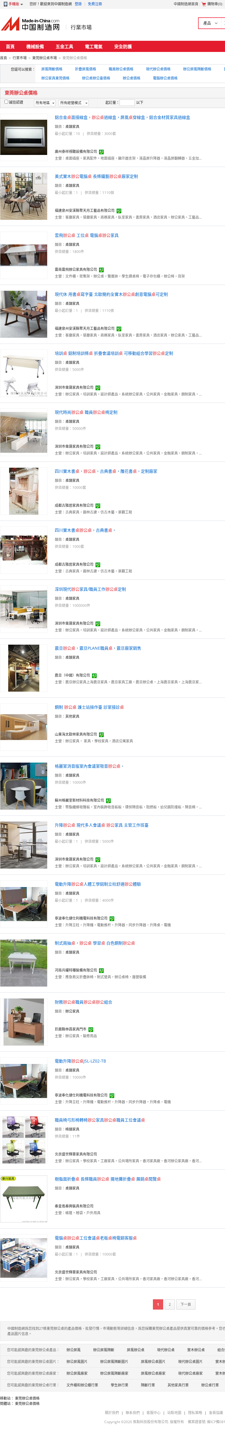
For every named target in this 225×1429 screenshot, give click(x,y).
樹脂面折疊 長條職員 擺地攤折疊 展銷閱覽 (108, 1179)
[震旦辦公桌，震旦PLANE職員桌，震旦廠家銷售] (23, 667)
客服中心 (153, 1412)
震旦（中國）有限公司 (72, 675)
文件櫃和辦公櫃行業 (82, 1385)
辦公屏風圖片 (77, 1361)
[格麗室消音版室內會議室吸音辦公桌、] (23, 785)
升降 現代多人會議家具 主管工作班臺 (102, 825)
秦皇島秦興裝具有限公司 (74, 1206)
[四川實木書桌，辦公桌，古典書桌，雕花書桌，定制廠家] (23, 490)
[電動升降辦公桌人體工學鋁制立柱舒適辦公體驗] (23, 903)
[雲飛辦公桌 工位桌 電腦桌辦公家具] (23, 254)
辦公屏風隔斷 (103, 1349)
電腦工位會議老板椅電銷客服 (96, 1238)
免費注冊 (95, 3)
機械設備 (35, 46)
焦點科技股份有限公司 (150, 1421)
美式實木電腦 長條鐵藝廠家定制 (96, 176)
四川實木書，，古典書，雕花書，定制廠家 (106, 471)
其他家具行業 (178, 1385)
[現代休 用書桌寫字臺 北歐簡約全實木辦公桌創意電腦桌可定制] (23, 313)
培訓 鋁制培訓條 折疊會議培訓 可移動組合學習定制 (114, 353)
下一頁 (185, 1304)
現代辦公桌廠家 (190, 1373)
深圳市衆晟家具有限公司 (74, 387)
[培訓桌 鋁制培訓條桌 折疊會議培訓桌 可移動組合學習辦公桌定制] (23, 372)
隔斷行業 (148, 1385)
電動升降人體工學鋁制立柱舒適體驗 (98, 884)
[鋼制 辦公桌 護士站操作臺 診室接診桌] (23, 726)
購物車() (214, 3)
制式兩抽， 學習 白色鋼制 (95, 943)
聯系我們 (133, 1412)
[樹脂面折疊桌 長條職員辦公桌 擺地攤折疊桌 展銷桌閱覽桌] (23, 1198)
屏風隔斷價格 (51, 69)
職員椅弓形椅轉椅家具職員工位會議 (100, 1120)
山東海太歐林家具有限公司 (76, 734)
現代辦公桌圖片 (190, 1361)
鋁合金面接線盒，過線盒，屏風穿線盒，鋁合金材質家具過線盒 (122, 117)
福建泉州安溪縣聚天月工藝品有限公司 (85, 210)
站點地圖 (174, 1412)
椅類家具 (72, 1129)
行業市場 (81, 27)
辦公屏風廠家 (77, 1373)
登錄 (78, 3)
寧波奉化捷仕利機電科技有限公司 (81, 918)
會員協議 (216, 1412)
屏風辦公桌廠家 (153, 1373)
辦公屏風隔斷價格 (197, 69)
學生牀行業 (119, 1385)
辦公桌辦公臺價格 (96, 78)
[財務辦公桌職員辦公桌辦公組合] (24, 1021)
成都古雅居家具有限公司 (74, 505)
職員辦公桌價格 (121, 69)
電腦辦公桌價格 (165, 78)
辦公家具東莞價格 (55, 78)
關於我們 (112, 1412)
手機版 (13, 3)
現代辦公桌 (166, 1349)
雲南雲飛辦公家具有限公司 (76, 269)
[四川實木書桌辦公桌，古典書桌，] (23, 549)
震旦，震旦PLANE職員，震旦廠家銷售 (98, 648)
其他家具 (72, 716)
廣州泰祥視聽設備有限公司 (76, 151)
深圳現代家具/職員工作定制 (90, 589)
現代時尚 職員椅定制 (86, 412)
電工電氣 (94, 46)
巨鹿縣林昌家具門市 (70, 1029)
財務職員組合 (83, 1002)
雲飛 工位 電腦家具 (87, 235)
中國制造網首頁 (186, 3)
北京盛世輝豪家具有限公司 (76, 1154)
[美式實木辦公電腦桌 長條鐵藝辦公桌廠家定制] (23, 195)
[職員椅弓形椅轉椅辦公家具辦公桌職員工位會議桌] (23, 1139)
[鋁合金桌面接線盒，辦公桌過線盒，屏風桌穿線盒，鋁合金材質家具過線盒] (23, 136)
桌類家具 (72, 126)
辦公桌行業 (210, 1385)
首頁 (10, 46)
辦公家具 (72, 1011)
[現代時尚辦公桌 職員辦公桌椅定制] (23, 431)
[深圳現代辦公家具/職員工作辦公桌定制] (23, 608)
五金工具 (64, 46)
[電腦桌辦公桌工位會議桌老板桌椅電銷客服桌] (23, 1257)
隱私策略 (195, 1412)
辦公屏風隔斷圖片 (114, 1361)
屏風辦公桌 (135, 1349)
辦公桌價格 (131, 78)
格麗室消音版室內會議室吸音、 (90, 766)
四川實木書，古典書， (85, 530)
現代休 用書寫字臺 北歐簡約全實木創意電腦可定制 (111, 294)
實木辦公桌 (196, 1349)
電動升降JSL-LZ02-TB (80, 1061)
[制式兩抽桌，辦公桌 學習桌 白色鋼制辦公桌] (23, 962)
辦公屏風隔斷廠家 (114, 1373)
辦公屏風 (74, 1349)
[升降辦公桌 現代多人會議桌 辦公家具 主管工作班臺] (23, 844)
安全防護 (123, 46)
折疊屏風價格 (85, 69)
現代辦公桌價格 (158, 69)
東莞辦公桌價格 (27, 1398)
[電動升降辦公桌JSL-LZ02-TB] (23, 1080)
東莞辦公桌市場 (44, 57)
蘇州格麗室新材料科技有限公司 (79, 800)
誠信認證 (16, 102)
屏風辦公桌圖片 (153, 1361)
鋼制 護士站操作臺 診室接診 (89, 707)
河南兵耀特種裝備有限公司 (76, 970)
